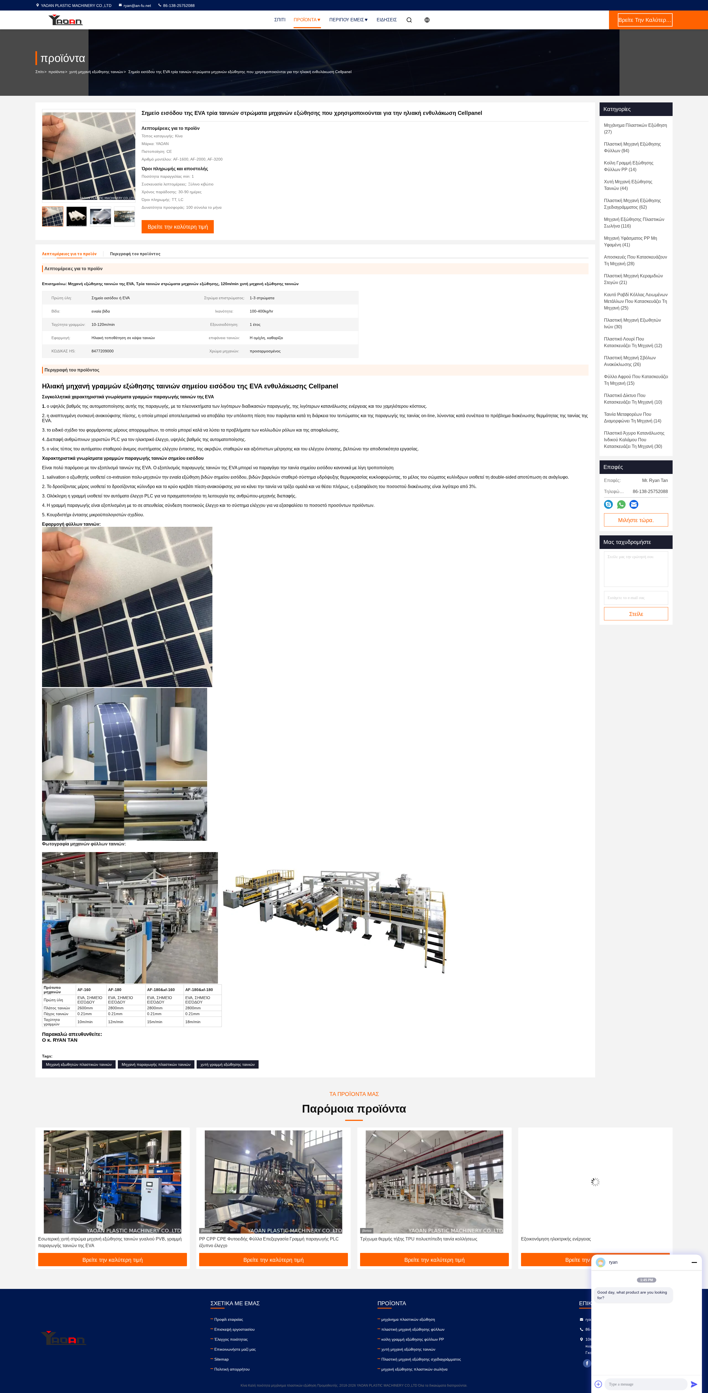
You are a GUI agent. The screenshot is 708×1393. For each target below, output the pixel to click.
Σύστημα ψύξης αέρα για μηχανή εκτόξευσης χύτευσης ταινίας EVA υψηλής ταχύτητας (594, 1242)
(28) (635, 260)
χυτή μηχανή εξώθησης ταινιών (96, 71)
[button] (131, 216)
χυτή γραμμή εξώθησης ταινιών (228, 1064)
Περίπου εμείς (346, 19)
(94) (632, 147)
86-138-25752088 (178, 5)
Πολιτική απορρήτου (232, 1369)
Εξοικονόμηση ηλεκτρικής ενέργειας (395, 1239)
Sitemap (221, 1359)
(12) (633, 342)
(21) (633, 279)
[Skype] (608, 504)
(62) (632, 204)
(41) (630, 241)
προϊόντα (56, 71)
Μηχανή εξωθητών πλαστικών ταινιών (79, 1064)
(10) (633, 398)
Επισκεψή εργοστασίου (234, 1329)
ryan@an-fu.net (137, 5)
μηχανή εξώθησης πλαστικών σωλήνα (414, 1369)
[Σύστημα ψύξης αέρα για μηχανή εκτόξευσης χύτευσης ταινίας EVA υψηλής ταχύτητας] (595, 1182)
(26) (630, 361)
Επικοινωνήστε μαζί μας (235, 1349)
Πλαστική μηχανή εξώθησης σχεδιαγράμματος (421, 1359)
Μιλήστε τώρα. (636, 520)
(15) (636, 380)
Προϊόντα (305, 19)
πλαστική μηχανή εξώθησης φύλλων (412, 1329)
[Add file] (598, 1384)
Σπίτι (279, 19)
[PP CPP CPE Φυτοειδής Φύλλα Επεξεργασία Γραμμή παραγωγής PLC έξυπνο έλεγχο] (112, 1182)
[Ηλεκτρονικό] (633, 504)
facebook (587, 1363)
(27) (635, 128)
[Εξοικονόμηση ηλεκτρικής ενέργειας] (434, 1182)
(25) (636, 301)
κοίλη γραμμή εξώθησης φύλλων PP (412, 1339)
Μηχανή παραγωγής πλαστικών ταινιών (156, 1064)
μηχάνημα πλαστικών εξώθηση (408, 1319)
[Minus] (694, 1262)
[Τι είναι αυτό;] (621, 504)
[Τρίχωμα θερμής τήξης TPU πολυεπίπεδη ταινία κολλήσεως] (273, 1182)
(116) (634, 222)
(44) (628, 185)
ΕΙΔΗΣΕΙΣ (387, 19)
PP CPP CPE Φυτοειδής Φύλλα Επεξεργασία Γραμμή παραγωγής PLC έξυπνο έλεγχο (108, 1242)
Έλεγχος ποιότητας (231, 1339)
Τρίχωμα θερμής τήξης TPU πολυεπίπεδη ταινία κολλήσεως (257, 1239)
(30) (632, 323)
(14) (629, 166)
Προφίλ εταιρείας (228, 1319)
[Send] (694, 1384)
